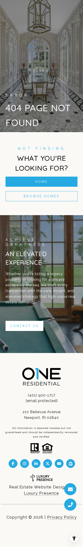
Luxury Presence (41, 493)
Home (41, 181)
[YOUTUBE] (59, 463)
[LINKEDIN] (36, 463)
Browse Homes (41, 196)
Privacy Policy (62, 517)
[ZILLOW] (70, 463)
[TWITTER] (47, 463)
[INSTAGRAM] (24, 463)
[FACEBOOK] (13, 463)
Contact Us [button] (24, 326)
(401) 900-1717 (41, 395)
